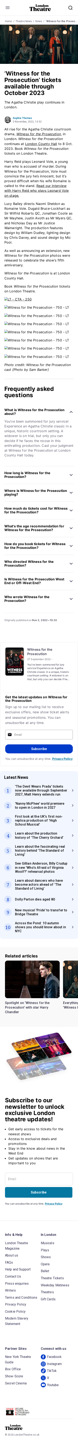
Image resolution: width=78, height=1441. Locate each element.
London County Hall (41, 144)
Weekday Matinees (55, 1285)
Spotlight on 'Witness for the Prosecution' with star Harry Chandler (27, 1007)
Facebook (54, 1357)
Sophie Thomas (22, 118)
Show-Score (14, 1376)
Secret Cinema (16, 1383)
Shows (46, 1257)
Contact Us (13, 1276)
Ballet (45, 1271)
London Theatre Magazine (16, 1245)
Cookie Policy (15, 1311)
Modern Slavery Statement (16, 1321)
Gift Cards (48, 1299)
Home (8, 21)
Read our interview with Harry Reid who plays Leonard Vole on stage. (36, 190)
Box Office (13, 1369)
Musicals (47, 1243)
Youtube (53, 1385)
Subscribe (39, 749)
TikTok (52, 1371)
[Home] (40, 7)
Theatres (47, 1292)
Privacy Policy (62, 758)
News (38, 21)
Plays (45, 1250)
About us (11, 1255)
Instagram (54, 1364)
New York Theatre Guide (18, 1359)
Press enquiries (17, 1284)
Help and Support (18, 1269)
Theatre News (24, 21)
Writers (10, 1290)
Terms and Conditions (21, 1298)
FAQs (9, 1262)
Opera (45, 1264)
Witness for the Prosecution (39, 651)
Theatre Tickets (52, 1278)
